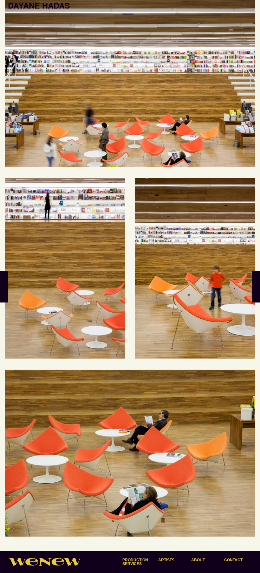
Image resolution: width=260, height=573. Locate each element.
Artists (166, 560)
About (198, 560)
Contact (233, 560)
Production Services (135, 562)
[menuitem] (135, 562)
